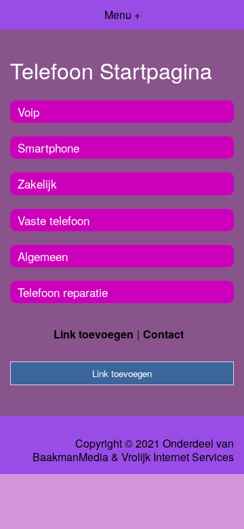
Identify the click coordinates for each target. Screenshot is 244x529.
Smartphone (48, 147)
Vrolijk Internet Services (177, 457)
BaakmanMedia (70, 457)
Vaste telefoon (53, 220)
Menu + (122, 14)
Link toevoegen (94, 334)
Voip (28, 111)
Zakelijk (37, 183)
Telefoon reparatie (63, 291)
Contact (163, 334)
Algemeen (43, 256)
